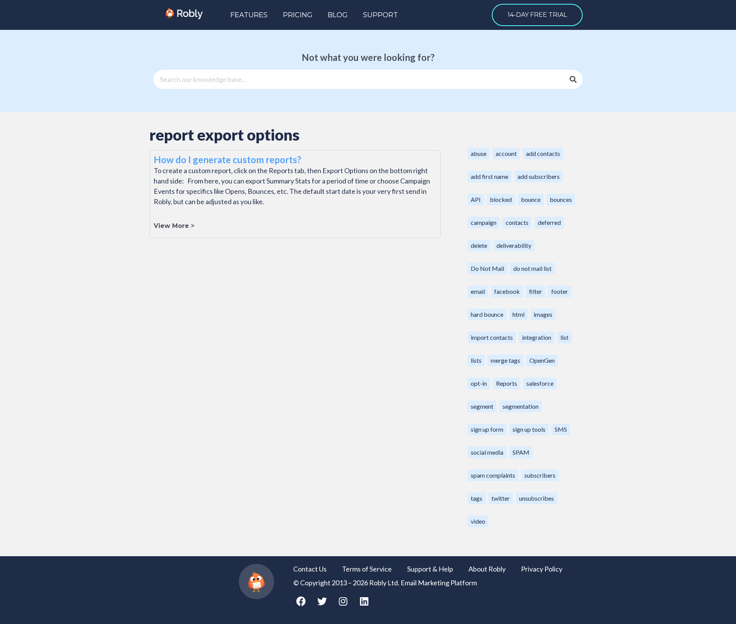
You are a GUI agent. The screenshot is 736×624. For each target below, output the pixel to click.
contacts (517, 222)
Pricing (297, 15)
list (564, 337)
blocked (501, 199)
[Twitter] (322, 601)
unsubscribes (536, 498)
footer (559, 291)
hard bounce (487, 314)
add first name (489, 176)
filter (535, 291)
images (543, 314)
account (506, 153)
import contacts (492, 337)
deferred (549, 222)
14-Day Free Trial (537, 14)
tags (476, 498)
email (478, 291)
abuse (478, 153)
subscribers (539, 475)
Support (380, 15)
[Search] (573, 79)
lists (476, 360)
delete (479, 245)
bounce (530, 199)
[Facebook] (301, 601)
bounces (561, 199)
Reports (506, 383)
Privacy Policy (541, 569)
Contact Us (310, 569)
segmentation (521, 406)
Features (249, 15)
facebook (507, 291)
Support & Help (430, 569)
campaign (483, 222)
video (478, 521)
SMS (561, 429)
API (476, 199)
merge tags (505, 360)
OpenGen (542, 360)
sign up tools (529, 429)
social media (487, 452)
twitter (500, 498)
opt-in (479, 383)
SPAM (521, 452)
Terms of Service (367, 569)
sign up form (487, 429)
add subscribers (539, 176)
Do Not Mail (487, 268)
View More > (174, 225)
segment (482, 406)
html (518, 314)
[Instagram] (343, 601)
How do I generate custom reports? (227, 159)
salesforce (540, 383)
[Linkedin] (364, 601)
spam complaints (493, 475)
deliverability (513, 245)
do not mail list (532, 268)
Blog (338, 15)
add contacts (543, 153)
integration (536, 337)
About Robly (487, 569)
